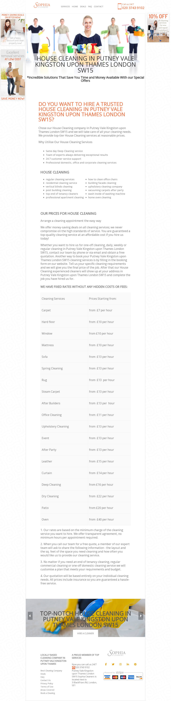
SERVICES (65, 6)
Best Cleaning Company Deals (51, 672)
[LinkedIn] (128, 664)
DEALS (83, 6)
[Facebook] (105, 664)
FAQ (42, 677)
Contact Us (45, 680)
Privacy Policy (46, 683)
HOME (75, 6)
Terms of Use (46, 686)
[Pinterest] (135, 664)
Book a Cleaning (47, 693)
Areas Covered (47, 689)
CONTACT (98, 6)
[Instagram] (120, 664)
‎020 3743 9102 (82, 667)
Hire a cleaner (85, 633)
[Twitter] (113, 664)
